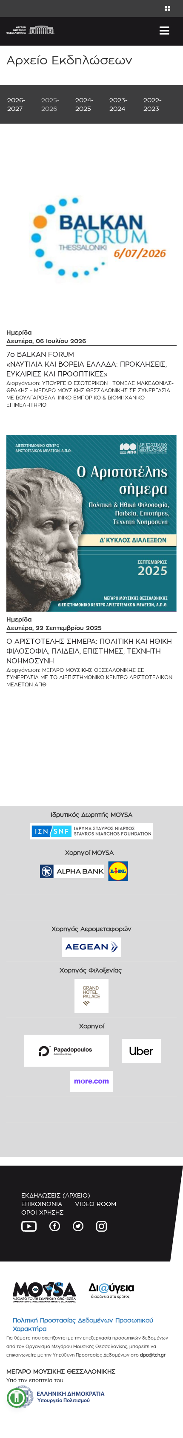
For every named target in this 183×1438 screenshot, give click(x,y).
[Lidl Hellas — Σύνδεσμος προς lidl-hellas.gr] (106, 868)
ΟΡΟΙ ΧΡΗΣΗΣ (42, 1212)
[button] (17, 1398)
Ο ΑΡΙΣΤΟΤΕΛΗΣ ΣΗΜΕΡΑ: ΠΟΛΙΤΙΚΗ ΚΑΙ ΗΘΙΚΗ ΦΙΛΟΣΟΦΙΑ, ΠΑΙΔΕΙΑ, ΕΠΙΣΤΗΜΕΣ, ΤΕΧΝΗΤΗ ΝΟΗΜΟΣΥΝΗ (89, 651)
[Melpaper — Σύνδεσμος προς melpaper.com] (143, 868)
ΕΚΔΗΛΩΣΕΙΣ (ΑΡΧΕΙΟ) (55, 1195)
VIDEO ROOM (95, 1204)
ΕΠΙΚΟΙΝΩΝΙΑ (41, 1204)
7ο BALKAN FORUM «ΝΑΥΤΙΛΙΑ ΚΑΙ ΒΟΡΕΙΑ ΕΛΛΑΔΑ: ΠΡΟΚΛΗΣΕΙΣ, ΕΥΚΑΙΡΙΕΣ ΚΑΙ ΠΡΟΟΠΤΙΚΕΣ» (86, 364)
